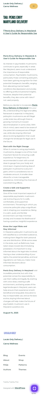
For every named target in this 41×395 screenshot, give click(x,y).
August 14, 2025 (10, 313)
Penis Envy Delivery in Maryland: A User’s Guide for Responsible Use (19, 57)
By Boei (34, 393)
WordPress (20, 388)
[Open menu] (34, 6)
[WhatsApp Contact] (34, 388)
